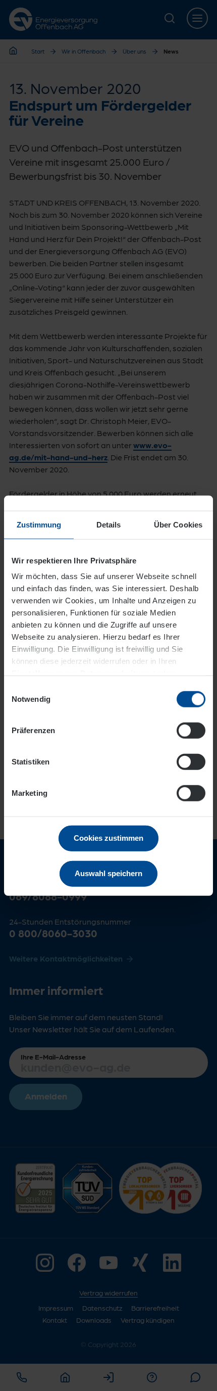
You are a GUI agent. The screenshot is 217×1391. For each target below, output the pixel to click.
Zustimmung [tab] (39, 524)
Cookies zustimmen (108, 837)
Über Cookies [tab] (178, 524)
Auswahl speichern (108, 873)
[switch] (191, 730)
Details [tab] (108, 524)
